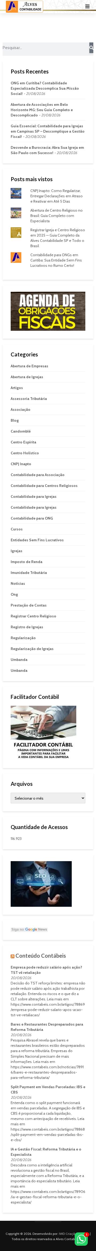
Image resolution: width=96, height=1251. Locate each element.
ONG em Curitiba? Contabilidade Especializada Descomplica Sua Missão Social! (45, 88)
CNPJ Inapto (21, 463)
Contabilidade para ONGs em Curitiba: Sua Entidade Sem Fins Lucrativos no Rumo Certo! (56, 260)
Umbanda (19, 659)
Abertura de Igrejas (27, 376)
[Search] (91, 47)
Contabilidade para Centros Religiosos (44, 485)
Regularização (23, 637)
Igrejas (16, 550)
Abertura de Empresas (29, 366)
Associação (20, 409)
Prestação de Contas (29, 605)
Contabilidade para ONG (32, 518)
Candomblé (21, 431)
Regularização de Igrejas (32, 648)
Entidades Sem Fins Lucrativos (37, 540)
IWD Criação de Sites (74, 1234)
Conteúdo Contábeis (40, 955)
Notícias (18, 583)
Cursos (17, 529)
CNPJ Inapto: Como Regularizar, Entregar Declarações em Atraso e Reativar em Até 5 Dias (56, 196)
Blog (15, 420)
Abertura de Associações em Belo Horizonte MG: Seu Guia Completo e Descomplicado (42, 109)
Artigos (17, 387)
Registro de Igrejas (27, 627)
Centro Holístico (25, 453)
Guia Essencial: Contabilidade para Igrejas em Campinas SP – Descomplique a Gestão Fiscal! (48, 131)
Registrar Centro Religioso (33, 616)
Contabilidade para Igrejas (34, 496)
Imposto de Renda (26, 561)
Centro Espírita (23, 442)
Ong (14, 594)
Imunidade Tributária (29, 572)
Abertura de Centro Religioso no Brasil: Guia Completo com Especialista (56, 215)
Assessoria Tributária (29, 398)
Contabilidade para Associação (38, 474)
